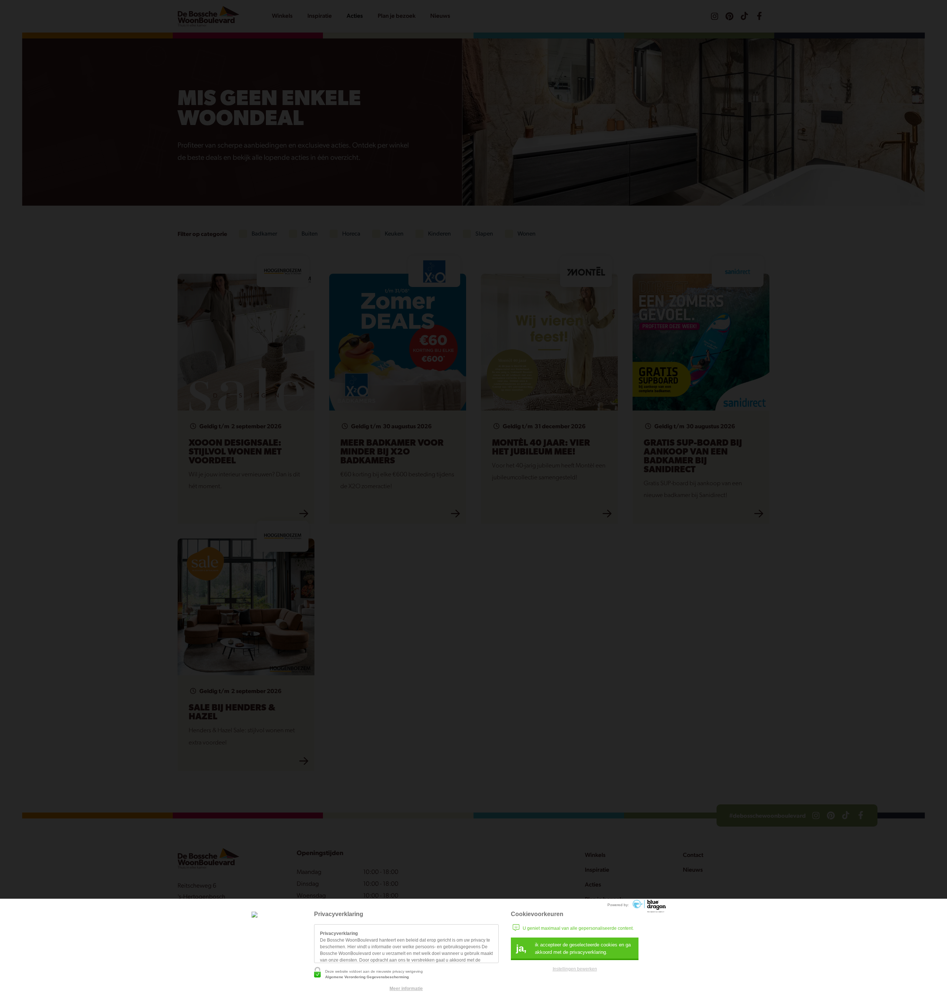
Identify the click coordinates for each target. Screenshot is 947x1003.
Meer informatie (406, 988)
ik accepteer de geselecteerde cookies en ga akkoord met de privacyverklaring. (573, 948)
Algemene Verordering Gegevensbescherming (367, 977)
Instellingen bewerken (575, 969)
